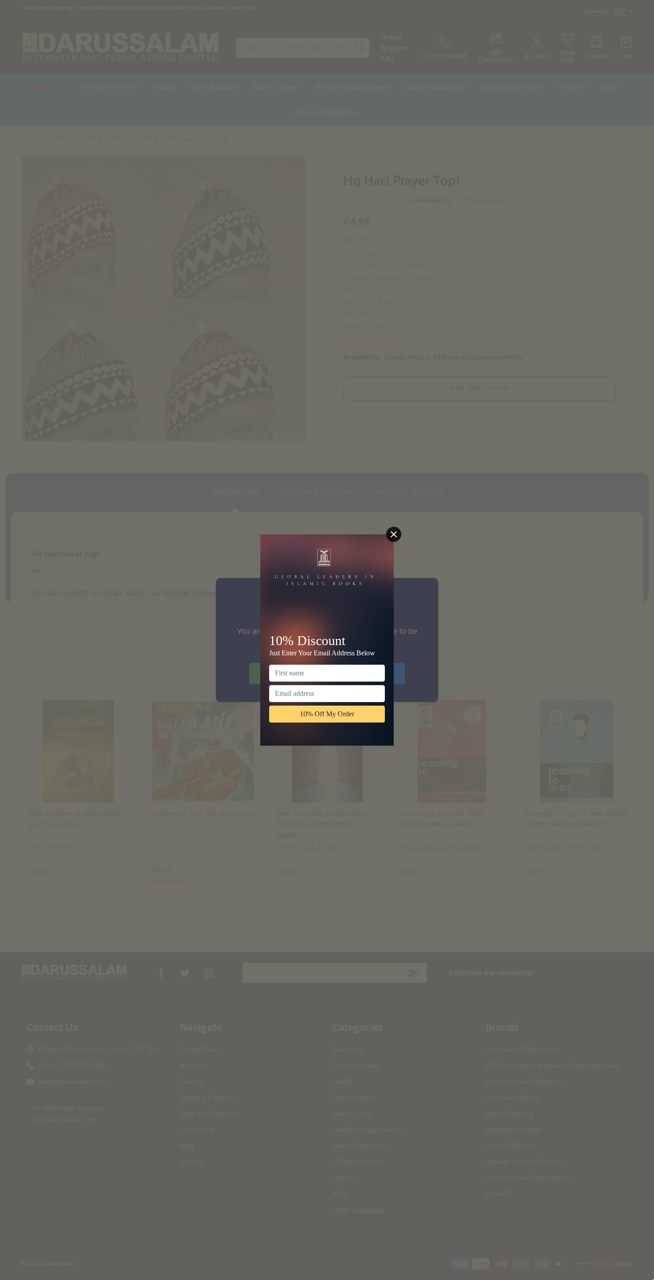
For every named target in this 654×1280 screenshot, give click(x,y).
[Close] (393, 534)
